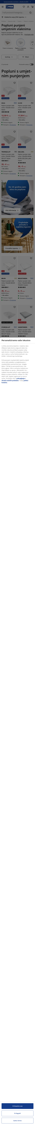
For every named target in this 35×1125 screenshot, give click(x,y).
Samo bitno (17, 1121)
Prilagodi (17, 1113)
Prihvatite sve (18, 1106)
